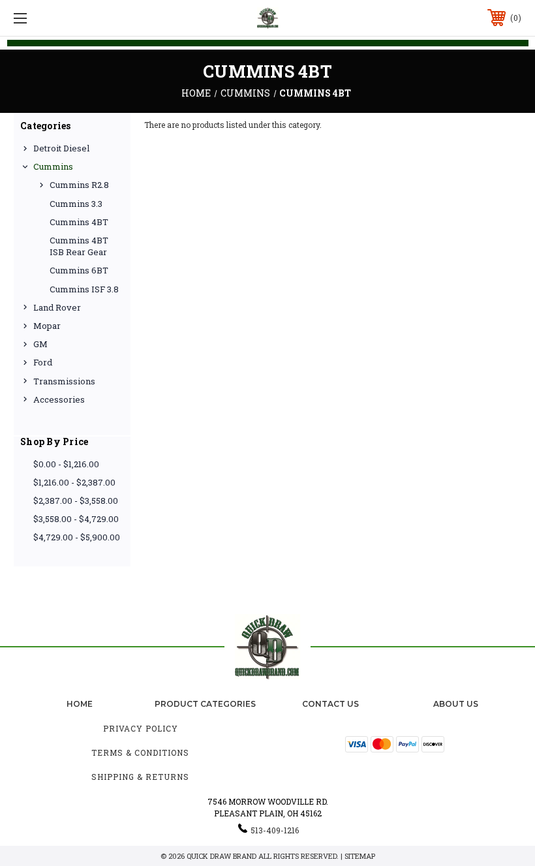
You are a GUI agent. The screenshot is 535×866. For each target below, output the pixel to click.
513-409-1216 (275, 830)
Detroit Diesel (61, 148)
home (80, 704)
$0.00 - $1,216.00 (66, 464)
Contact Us (330, 704)
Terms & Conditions (140, 752)
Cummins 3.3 (76, 203)
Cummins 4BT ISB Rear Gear (79, 246)
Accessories (59, 399)
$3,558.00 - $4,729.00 (76, 519)
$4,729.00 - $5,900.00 (76, 537)
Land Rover (57, 307)
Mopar (47, 326)
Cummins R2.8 (79, 185)
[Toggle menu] (64, 18)
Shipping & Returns (140, 776)
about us (455, 704)
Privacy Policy (140, 728)
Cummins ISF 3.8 (84, 289)
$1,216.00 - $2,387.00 (74, 482)
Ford (42, 362)
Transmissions (64, 381)
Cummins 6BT (79, 270)
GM (40, 344)
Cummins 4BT (79, 222)
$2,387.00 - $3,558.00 (75, 500)
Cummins (53, 166)
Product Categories (205, 704)
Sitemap (359, 856)
